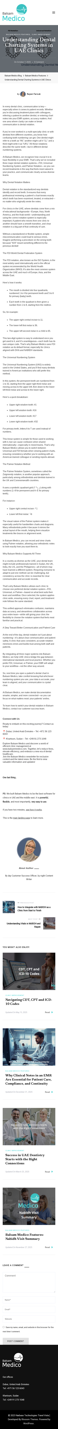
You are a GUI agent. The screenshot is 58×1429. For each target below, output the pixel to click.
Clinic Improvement (41, 34)
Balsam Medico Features (18, 34)
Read (47, 1012)
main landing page (21, 818)
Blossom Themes (29, 1419)
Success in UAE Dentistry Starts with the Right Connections (25, 1159)
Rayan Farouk (34, 94)
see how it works (34, 809)
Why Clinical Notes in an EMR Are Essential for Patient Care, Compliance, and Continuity (28, 1079)
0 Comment (39, 62)
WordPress (28, 1423)
